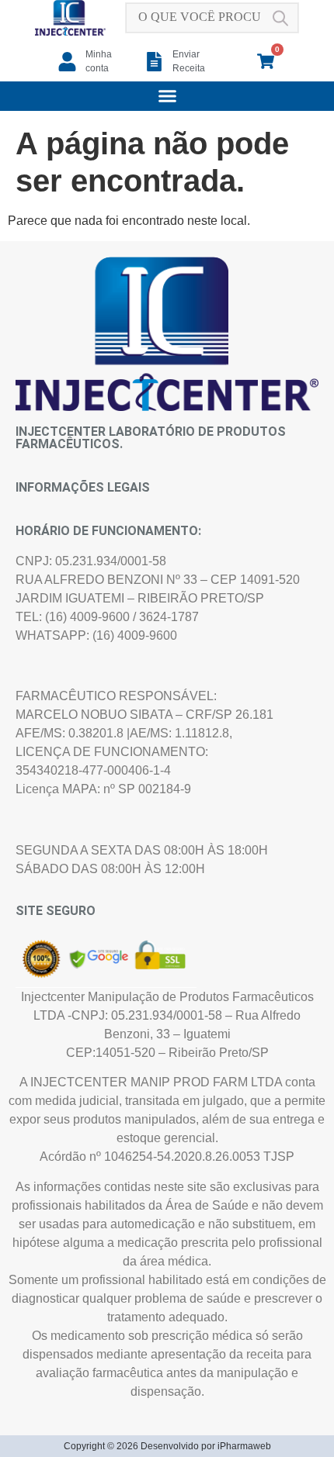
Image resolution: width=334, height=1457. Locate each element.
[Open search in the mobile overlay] (212, 18)
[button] (167, 96)
